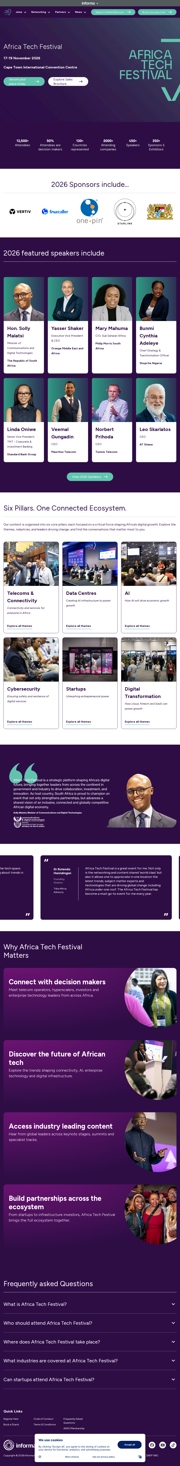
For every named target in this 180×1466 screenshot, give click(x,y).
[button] (90, 1304)
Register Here (11, 1418)
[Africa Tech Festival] (152, 1445)
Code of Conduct (43, 1418)
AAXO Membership (74, 1428)
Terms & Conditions (45, 1424)
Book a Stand (11, 1424)
